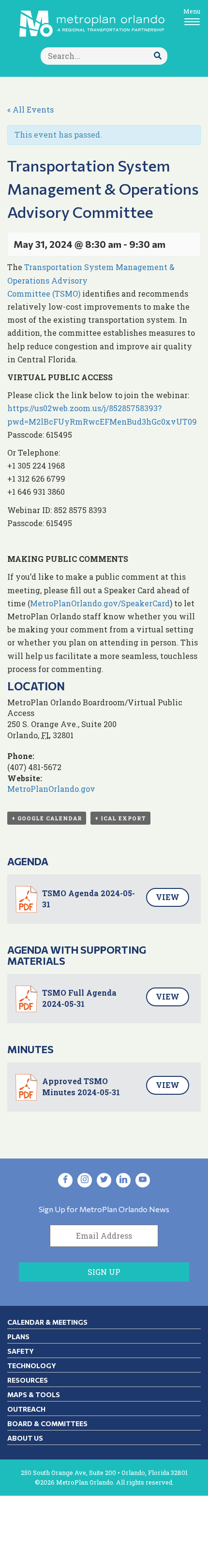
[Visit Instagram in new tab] (84, 1180)
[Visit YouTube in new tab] (142, 1180)
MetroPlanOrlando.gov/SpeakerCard (100, 603)
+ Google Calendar (47, 818)
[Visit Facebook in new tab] (65, 1180)
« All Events (30, 109)
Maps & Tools (33, 1394)
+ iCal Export (120, 818)
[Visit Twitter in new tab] (104, 1180)
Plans (18, 1336)
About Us (25, 1438)
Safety (20, 1351)
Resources (27, 1380)
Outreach (26, 1409)
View (167, 897)
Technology (31, 1365)
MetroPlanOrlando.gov (51, 789)
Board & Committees (47, 1423)
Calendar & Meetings (47, 1322)
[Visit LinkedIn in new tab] (123, 1180)
